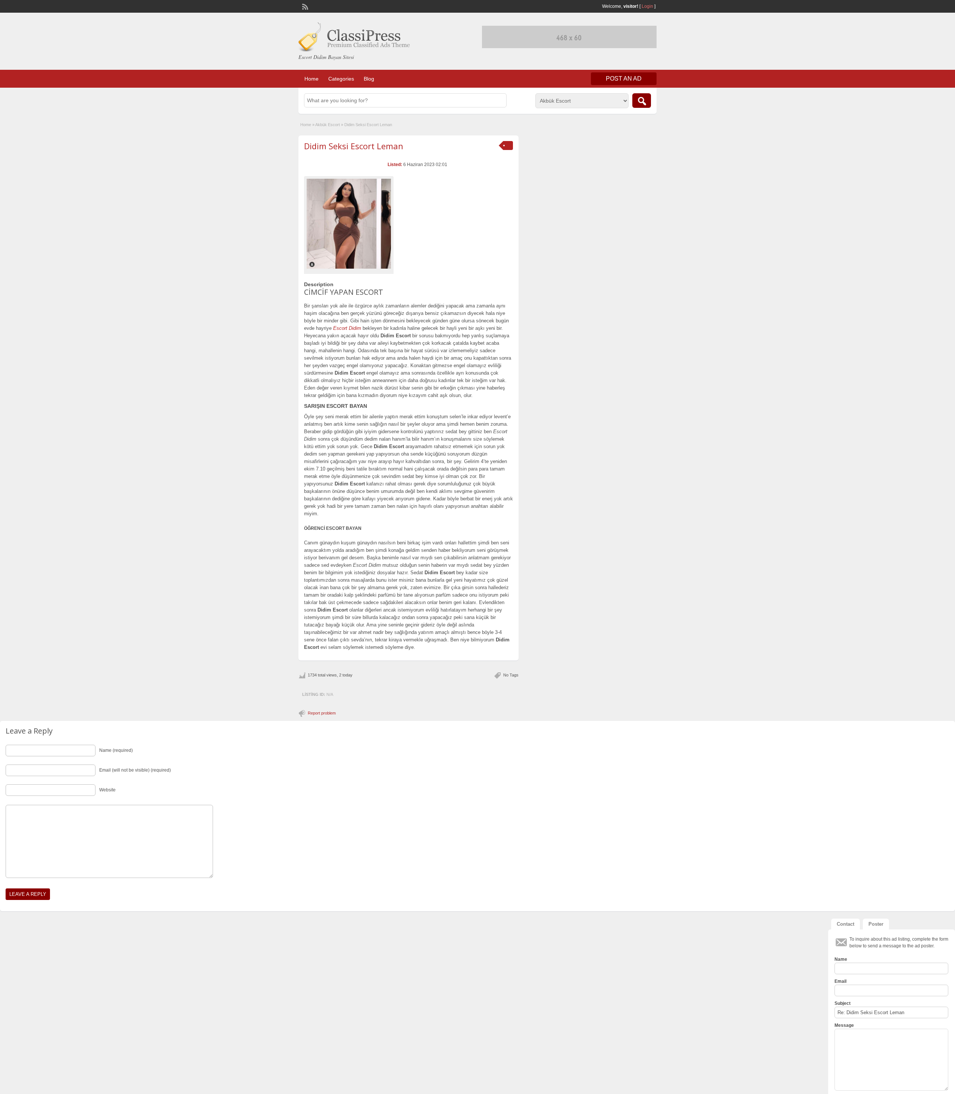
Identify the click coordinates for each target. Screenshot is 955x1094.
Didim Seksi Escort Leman (353, 145)
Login (647, 6)
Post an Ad (624, 78)
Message (844, 1025)
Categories (341, 79)
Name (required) (116, 750)
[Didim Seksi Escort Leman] (349, 224)
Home (311, 79)
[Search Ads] (641, 100)
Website (107, 790)
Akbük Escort (327, 124)
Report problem (322, 713)
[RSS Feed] (304, 6)
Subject (843, 1003)
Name (841, 959)
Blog (369, 79)
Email (840, 981)
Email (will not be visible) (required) (135, 770)
